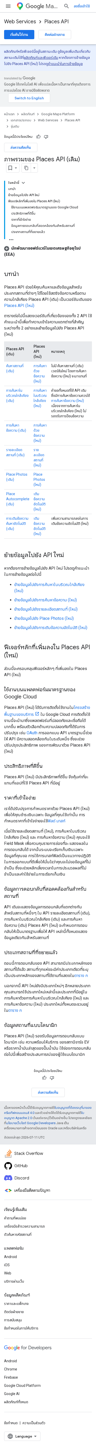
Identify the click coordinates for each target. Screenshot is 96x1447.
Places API (56, 21)
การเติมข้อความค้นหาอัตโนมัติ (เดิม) (17, 523)
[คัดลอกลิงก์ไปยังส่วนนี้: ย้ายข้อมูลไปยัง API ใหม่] (69, 555)
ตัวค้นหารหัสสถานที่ (17, 1234)
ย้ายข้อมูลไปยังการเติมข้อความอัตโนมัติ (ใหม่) (50, 627)
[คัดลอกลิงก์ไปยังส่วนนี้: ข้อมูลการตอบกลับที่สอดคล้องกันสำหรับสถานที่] (24, 896)
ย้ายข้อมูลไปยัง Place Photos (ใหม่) (44, 618)
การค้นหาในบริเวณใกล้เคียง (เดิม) (17, 395)
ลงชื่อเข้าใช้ (82, 6)
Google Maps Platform (58, 114)
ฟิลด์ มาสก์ (56, 820)
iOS (7, 1265)
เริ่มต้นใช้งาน (19, 34)
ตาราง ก (81, 975)
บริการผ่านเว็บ (14, 1281)
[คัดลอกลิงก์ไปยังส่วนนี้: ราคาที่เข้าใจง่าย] (41, 798)
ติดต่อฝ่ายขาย (55, 34)
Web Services (20, 21)
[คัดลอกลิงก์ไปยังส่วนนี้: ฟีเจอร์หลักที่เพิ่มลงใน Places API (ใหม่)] (23, 656)
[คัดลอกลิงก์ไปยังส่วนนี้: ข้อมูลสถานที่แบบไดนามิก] (62, 1026)
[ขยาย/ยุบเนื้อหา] (23, 183)
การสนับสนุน (13, 1320)
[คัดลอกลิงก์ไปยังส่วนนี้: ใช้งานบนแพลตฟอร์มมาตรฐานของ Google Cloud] (42, 697)
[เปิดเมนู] (8, 6)
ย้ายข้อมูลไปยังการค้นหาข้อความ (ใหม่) (45, 600)
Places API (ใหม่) (19, 305)
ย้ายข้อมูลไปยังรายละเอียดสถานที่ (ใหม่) (46, 609)
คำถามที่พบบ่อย (15, 1218)
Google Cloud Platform (22, 1386)
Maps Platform (52, 6)
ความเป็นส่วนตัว (34, 1423)
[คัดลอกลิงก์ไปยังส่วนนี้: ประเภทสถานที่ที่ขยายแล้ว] (62, 953)
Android (10, 1257)
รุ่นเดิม (15, 126)
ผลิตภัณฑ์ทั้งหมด (16, 1402)
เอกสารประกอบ (21, 120)
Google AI (11, 1394)
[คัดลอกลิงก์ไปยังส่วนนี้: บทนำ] (24, 274)
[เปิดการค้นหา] (66, 6)
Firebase (11, 1377)
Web (7, 1273)
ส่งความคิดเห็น (20, 147)
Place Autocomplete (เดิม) (17, 499)
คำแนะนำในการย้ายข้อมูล (65, 64)
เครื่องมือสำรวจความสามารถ (24, 1226)
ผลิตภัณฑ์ (28, 114)
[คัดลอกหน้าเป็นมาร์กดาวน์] (26, 168)
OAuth (32, 732)
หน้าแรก (9, 114)
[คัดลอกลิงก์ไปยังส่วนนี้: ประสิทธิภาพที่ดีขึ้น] (47, 766)
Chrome (10, 1369)
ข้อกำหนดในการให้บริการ (21, 1328)
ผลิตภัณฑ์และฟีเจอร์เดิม (41, 58)
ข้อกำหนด (11, 1423)
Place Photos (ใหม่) (39, 479)
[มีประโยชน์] (38, 137)
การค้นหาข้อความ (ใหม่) (67, 401)
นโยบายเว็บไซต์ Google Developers (31, 1123)
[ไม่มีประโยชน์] (46, 137)
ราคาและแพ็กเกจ (16, 1304)
